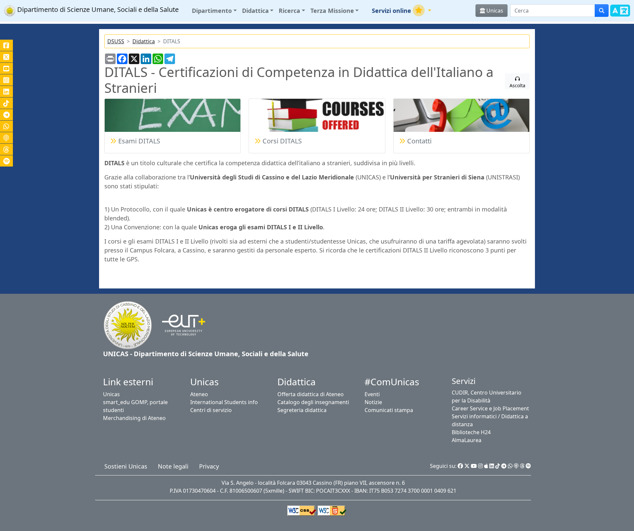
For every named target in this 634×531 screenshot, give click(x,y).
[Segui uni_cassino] (6, 56)
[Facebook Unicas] (460, 466)
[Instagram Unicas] (480, 466)
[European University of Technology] (179, 324)
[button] (214, 11)
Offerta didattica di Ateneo (310, 394)
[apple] (486, 466)
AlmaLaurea (466, 440)
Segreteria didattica (302, 410)
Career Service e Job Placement (490, 408)
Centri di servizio (211, 410)
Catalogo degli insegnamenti (313, 402)
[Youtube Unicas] (474, 466)
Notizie (373, 402)
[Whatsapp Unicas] (510, 466)
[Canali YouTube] (6, 68)
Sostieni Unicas (125, 466)
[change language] (620, 14)
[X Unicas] (467, 466)
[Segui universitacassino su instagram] (6, 80)
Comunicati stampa (389, 410)
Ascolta (517, 85)
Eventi (372, 394)
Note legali (173, 466)
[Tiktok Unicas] (497, 466)
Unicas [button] (494, 10)
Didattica (143, 41)
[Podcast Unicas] (516, 466)
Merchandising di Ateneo (134, 418)
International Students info (224, 402)
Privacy (209, 466)
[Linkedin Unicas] (491, 466)
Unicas (111, 394)
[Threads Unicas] (522, 466)
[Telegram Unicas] (504, 466)
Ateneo (199, 394)
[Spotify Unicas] (528, 466)
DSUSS (115, 41)
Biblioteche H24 (471, 432)
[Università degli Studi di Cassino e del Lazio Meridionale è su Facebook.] (6, 45)
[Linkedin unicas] (6, 91)
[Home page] (128, 324)
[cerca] (602, 10)
